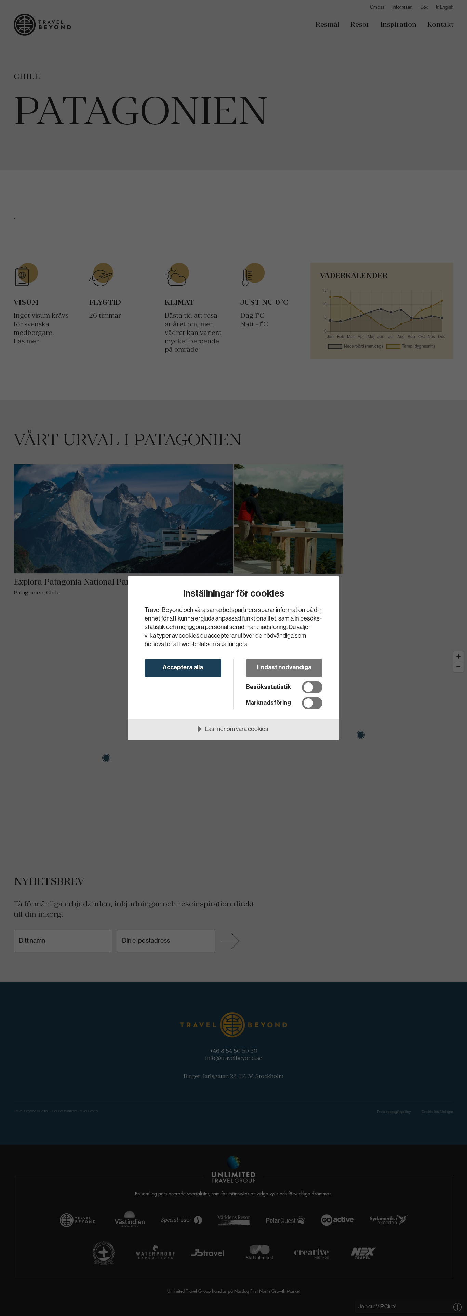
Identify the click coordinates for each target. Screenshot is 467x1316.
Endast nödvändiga (284, 667)
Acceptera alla (183, 667)
